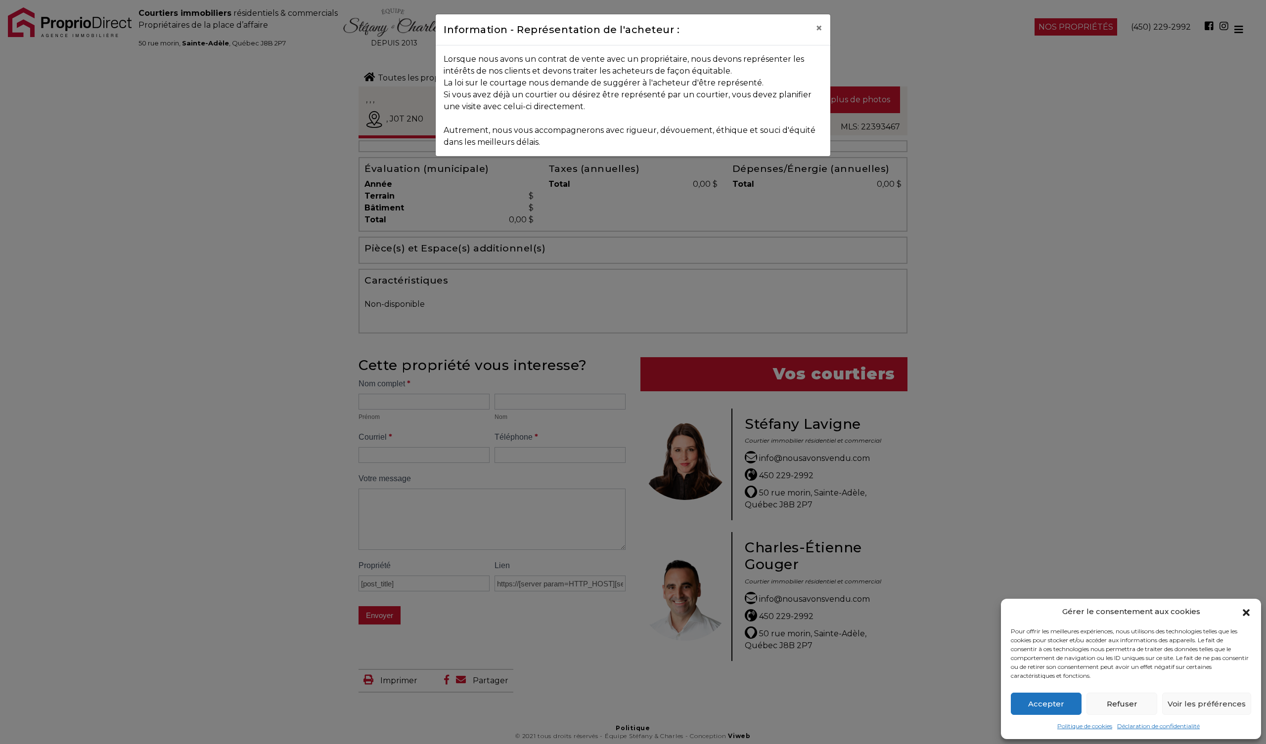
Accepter (1046, 703)
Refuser (1122, 703)
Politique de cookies (1084, 726)
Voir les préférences (1207, 703)
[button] (1246, 612)
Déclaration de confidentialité (1158, 726)
